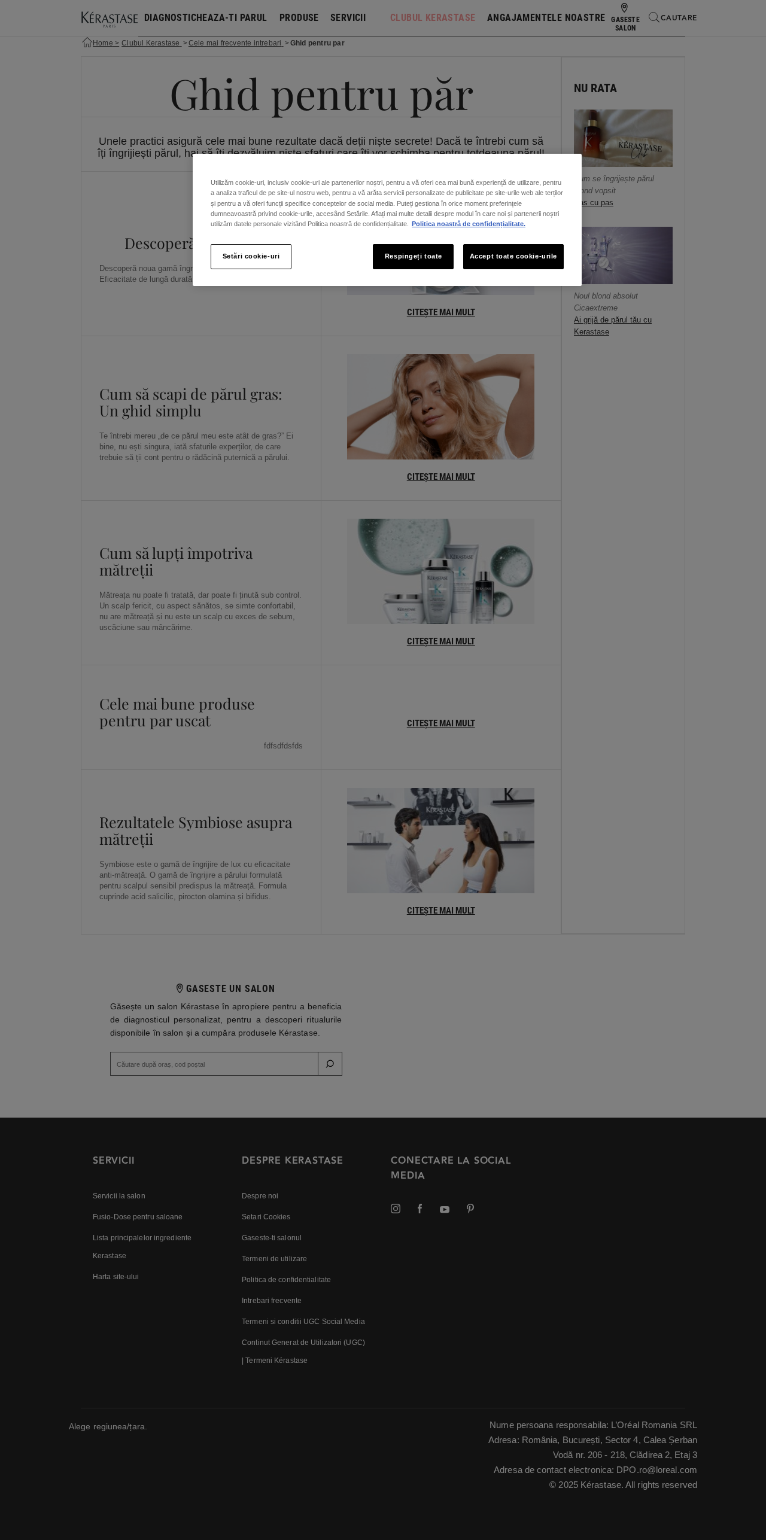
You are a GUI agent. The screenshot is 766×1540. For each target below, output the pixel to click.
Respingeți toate (413, 256)
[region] (387, 219)
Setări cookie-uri (251, 256)
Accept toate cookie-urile (513, 256)
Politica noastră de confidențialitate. (468, 223)
